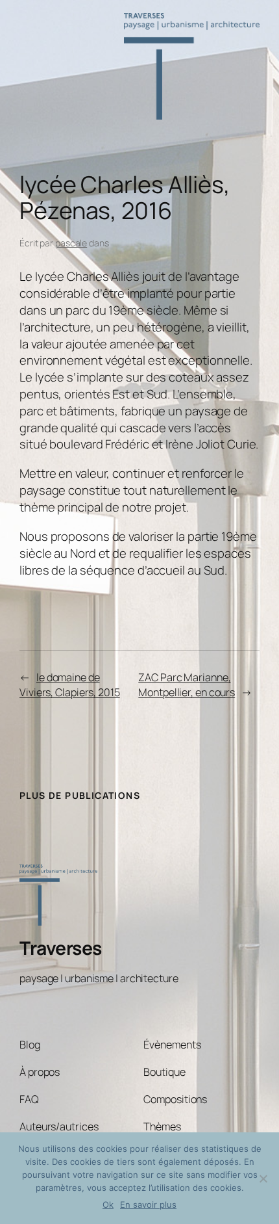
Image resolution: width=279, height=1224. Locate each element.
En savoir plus (148, 1204)
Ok (108, 1204)
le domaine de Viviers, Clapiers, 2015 (69, 684)
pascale (71, 243)
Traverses (60, 948)
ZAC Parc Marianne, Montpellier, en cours (186, 684)
